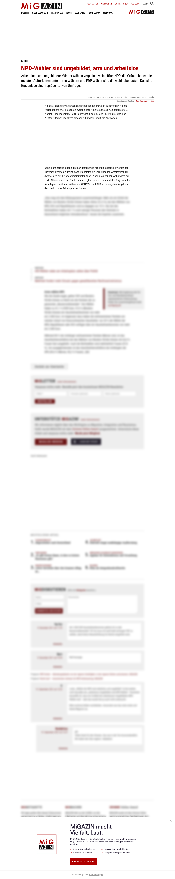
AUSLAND (80, 12)
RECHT (69, 12)
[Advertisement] (87, 36)
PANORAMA (57, 12)
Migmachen (106, 4)
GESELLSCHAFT (40, 12)
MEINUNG (108, 12)
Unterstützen (121, 4)
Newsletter (92, 4)
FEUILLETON (94, 12)
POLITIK (25, 12)
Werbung (135, 4)
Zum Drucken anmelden (145, 101)
